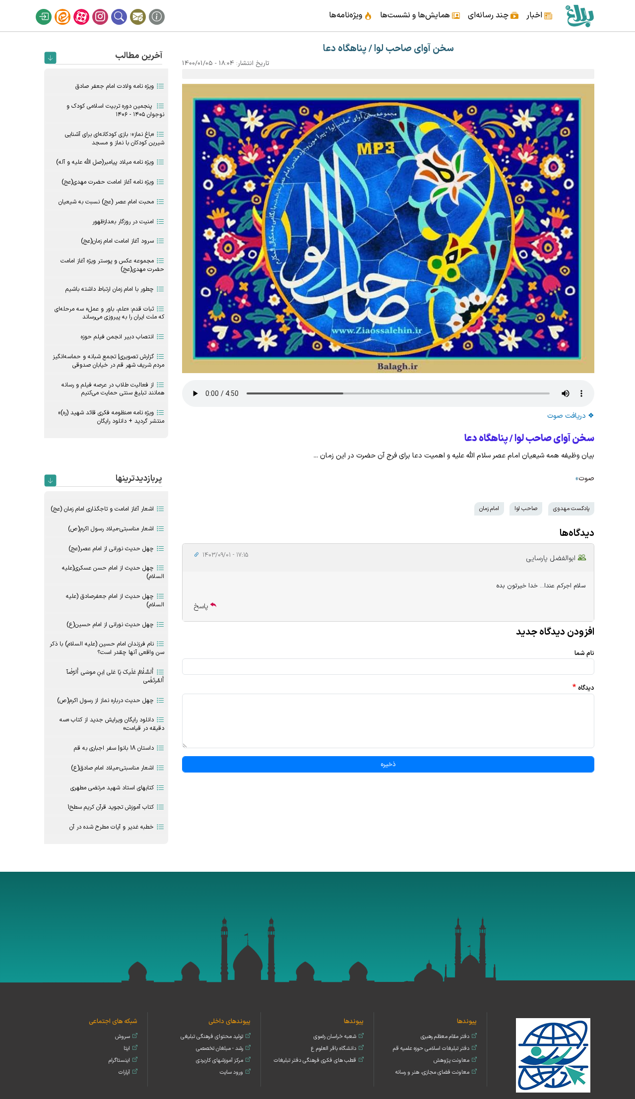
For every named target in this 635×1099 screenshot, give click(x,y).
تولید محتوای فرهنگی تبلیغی (212, 1037)
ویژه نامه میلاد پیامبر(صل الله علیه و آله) (105, 162)
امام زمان (489, 508)
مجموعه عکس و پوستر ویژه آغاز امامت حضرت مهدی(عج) (112, 265)
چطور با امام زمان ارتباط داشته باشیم (109, 289)
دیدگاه (586, 688)
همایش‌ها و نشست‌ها (415, 15)
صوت (586, 478)
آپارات (87, 9)
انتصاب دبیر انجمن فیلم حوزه (117, 336)
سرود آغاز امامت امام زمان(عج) (117, 241)
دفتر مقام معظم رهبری (445, 1037)
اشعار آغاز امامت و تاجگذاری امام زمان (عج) (102, 509)
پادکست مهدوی (571, 508)
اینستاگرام (106, 9)
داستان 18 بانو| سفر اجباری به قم (114, 748)
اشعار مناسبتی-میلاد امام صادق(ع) (112, 768)
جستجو (125, 9)
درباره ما (163, 9)
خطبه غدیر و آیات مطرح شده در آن (111, 827)
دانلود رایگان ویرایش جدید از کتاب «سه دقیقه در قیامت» (112, 724)
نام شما (584, 653)
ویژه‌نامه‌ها (345, 15)
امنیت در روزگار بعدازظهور (123, 221)
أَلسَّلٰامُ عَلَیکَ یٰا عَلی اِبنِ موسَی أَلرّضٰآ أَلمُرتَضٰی (115, 676)
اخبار (534, 15)
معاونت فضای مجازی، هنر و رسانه (432, 1072)
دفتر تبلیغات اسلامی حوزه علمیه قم (431, 1048)
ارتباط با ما (144, 9)
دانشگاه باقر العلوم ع (333, 1048)
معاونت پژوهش (451, 1060)
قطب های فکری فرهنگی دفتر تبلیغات (315, 1060)
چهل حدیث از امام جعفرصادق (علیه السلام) (115, 600)
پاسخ (201, 606)
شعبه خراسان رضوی (335, 1037)
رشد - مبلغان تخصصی (219, 1048)
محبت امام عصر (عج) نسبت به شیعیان (106, 201)
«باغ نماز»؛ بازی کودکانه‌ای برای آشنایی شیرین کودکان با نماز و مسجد (114, 138)
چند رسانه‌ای (488, 15)
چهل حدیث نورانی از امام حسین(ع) (110, 624)
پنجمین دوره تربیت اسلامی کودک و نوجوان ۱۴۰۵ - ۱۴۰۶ (115, 110)
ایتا (69, 9)
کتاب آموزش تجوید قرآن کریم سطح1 (110, 807)
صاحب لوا (525, 508)
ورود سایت (231, 1072)
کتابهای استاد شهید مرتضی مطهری (112, 787)
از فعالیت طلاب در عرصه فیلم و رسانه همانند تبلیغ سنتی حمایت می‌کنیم (113, 389)
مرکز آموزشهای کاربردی (219, 1060)
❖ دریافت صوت (570, 416)
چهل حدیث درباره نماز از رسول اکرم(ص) (105, 700)
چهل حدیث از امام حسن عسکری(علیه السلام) (113, 572)
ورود (50, 9)
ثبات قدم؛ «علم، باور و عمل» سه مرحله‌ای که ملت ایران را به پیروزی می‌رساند (109, 313)
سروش (122, 1037)
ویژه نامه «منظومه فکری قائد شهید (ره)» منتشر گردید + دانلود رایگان (111, 417)
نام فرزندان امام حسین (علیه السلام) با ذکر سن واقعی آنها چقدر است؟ (107, 648)
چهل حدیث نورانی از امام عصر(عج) (111, 548)
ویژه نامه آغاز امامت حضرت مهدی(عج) (108, 182)
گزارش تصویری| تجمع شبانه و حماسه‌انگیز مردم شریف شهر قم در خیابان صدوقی (108, 361)
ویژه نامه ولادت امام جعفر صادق (114, 86)
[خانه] (579, 15)
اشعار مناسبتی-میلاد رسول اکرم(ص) (111, 528)
